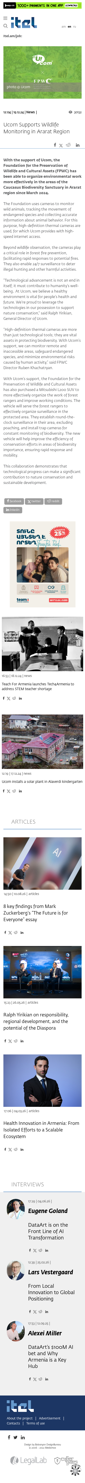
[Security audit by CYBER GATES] (66, 1460)
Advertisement (50, 1418)
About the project (20, 1418)
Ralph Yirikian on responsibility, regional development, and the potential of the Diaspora (36, 1022)
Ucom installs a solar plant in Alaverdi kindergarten (42, 782)
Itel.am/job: (12, 36)
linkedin (14, 510)
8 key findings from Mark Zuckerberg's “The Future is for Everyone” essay (35, 913)
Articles (34, 894)
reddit (55, 501)
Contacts (14, 1423)
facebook (15, 501)
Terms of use (35, 1423)
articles (23, 822)
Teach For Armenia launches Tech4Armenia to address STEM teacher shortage (38, 687)
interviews (27, 1184)
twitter (36, 501)
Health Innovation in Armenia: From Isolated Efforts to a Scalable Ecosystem (41, 1130)
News (30, 112)
